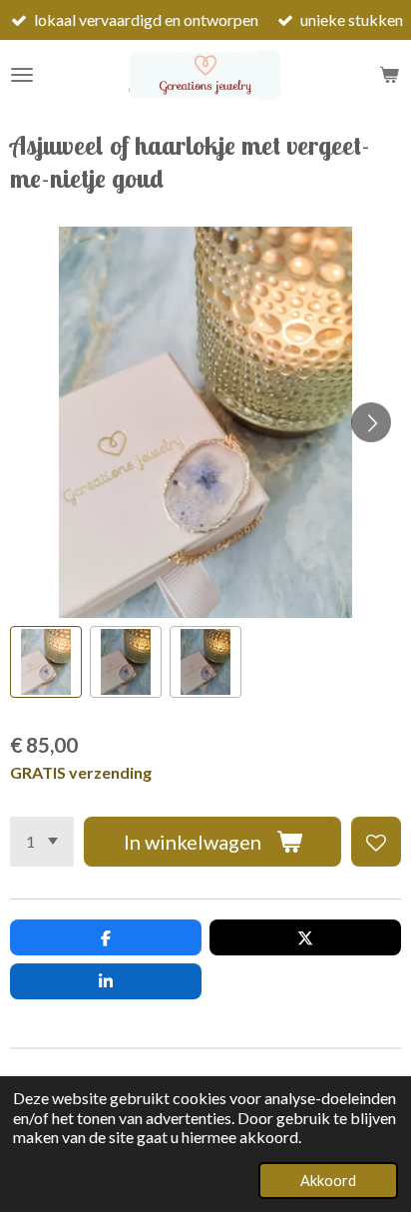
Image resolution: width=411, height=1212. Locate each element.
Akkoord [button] (328, 1180)
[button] (46, 662)
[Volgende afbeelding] (371, 422)
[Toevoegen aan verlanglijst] (376, 842)
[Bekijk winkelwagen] (389, 75)
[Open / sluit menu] (22, 75)
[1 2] (42, 842)
